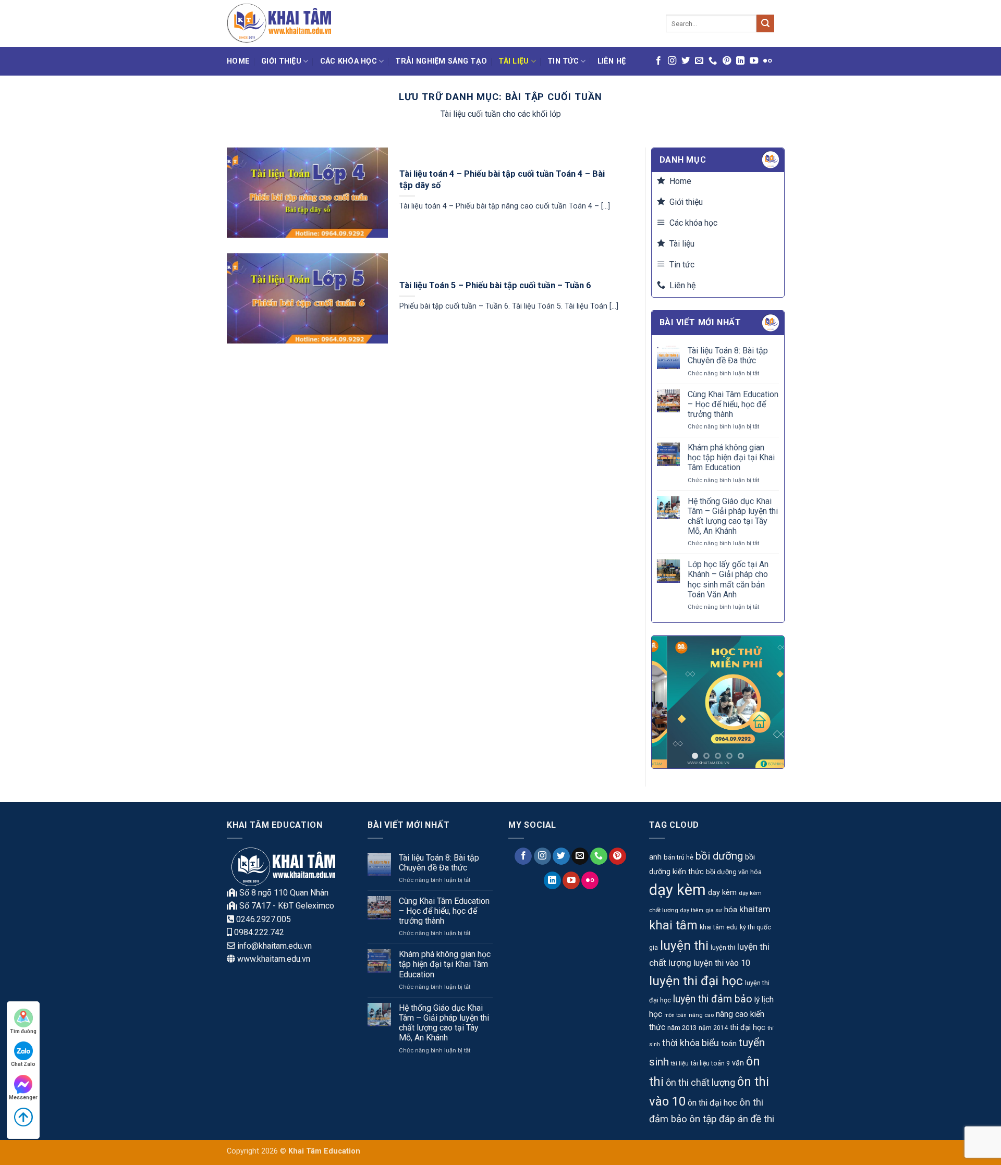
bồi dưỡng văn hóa (734, 872)
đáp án (733, 1119)
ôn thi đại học (712, 1103)
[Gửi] (765, 23)
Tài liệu (513, 61)
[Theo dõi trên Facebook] (658, 61)
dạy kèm (677, 890)
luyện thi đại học (696, 980)
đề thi (762, 1119)
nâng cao (701, 1015)
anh (655, 857)
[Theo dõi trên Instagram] (672, 61)
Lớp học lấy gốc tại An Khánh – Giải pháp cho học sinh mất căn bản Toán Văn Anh (728, 579)
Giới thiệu (281, 61)
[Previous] (667, 702)
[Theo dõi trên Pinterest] (727, 61)
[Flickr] (767, 61)
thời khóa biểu (690, 1043)
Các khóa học (348, 61)
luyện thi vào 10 (721, 963)
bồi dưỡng (719, 856)
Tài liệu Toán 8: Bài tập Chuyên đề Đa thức (728, 355)
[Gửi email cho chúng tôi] (699, 61)
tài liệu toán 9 (710, 1063)
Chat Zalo (23, 1064)
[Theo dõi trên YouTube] (754, 61)
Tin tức (563, 61)
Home (238, 61)
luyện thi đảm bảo (712, 999)
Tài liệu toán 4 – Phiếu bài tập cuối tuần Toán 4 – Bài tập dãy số (502, 179)
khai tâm (673, 925)
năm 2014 (713, 1028)
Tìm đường (23, 1031)
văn (738, 1063)
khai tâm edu (719, 927)
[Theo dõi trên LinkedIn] (740, 61)
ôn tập (703, 1119)
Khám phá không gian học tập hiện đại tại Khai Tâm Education (731, 457)
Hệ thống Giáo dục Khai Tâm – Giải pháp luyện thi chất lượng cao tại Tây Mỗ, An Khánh (733, 516)
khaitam (755, 909)
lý (757, 999)
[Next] (768, 702)
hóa (730, 909)
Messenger (23, 1097)
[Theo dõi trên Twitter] (685, 61)
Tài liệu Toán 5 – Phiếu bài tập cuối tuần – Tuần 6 (495, 285)
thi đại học (747, 1027)
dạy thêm (691, 910)
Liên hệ (611, 61)
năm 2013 (682, 1028)
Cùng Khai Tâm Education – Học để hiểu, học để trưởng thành (733, 404)
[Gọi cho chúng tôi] (713, 61)
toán (729, 1043)
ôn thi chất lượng (700, 1082)
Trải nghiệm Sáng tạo (441, 61)
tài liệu (680, 1063)
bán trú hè (678, 857)
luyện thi (684, 945)
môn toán (675, 1015)
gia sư (713, 910)
